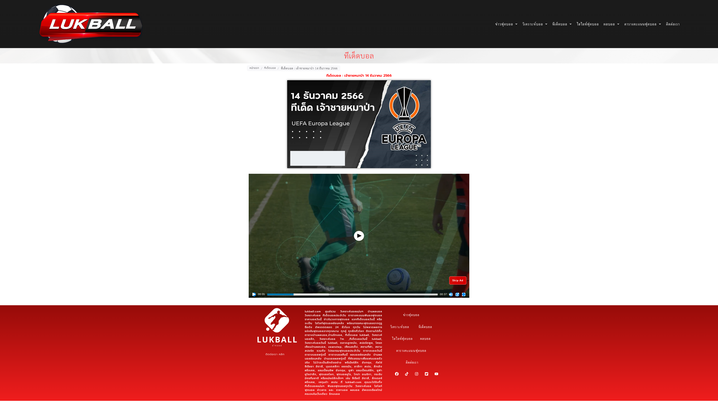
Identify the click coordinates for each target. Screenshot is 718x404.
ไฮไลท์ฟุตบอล (588, 24)
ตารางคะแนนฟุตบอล (640, 24)
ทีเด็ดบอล (559, 24)
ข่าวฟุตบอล (504, 24)
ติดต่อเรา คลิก (275, 354)
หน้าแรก (254, 68)
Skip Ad (457, 280)
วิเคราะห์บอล (532, 24)
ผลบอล (609, 24)
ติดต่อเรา (673, 24)
